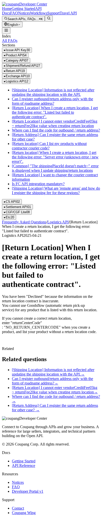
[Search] (49, 18)
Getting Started (23, 8)
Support (53, 13)
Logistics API (58, 222)
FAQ (14, 13)
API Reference (23, 465)
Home (7, 8)
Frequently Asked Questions (24, 222)
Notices (24, 13)
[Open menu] (6, 30)
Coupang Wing (24, 513)
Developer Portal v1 (27, 491)
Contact (18, 508)
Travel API (68, 13)
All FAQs (9, 40)
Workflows (38, 13)
